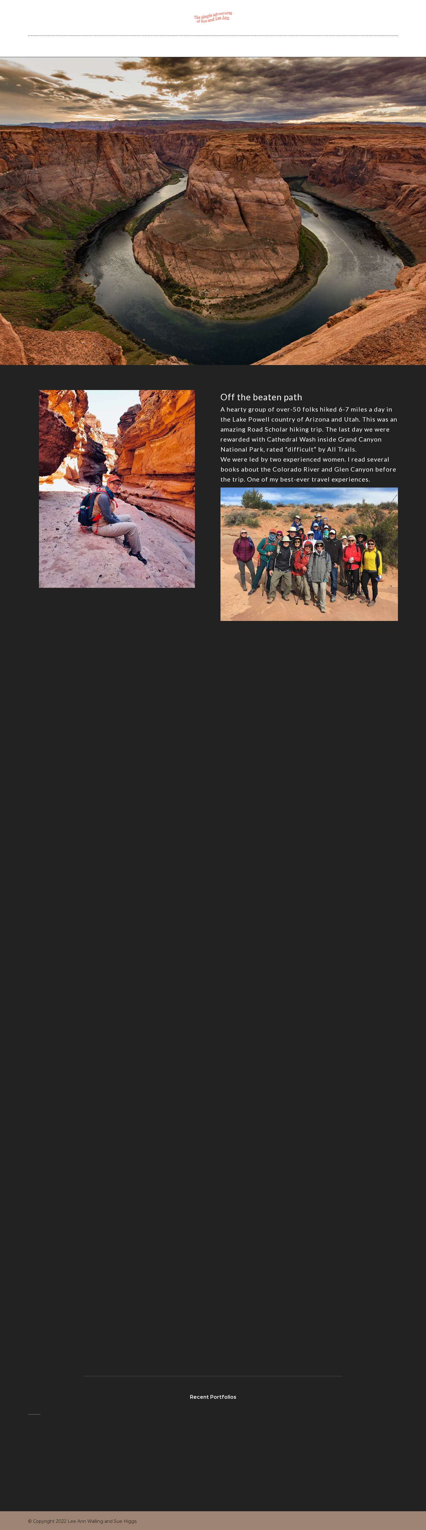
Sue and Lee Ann (175, 46)
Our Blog (218, 46)
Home (136, 46)
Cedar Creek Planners (268, 46)
